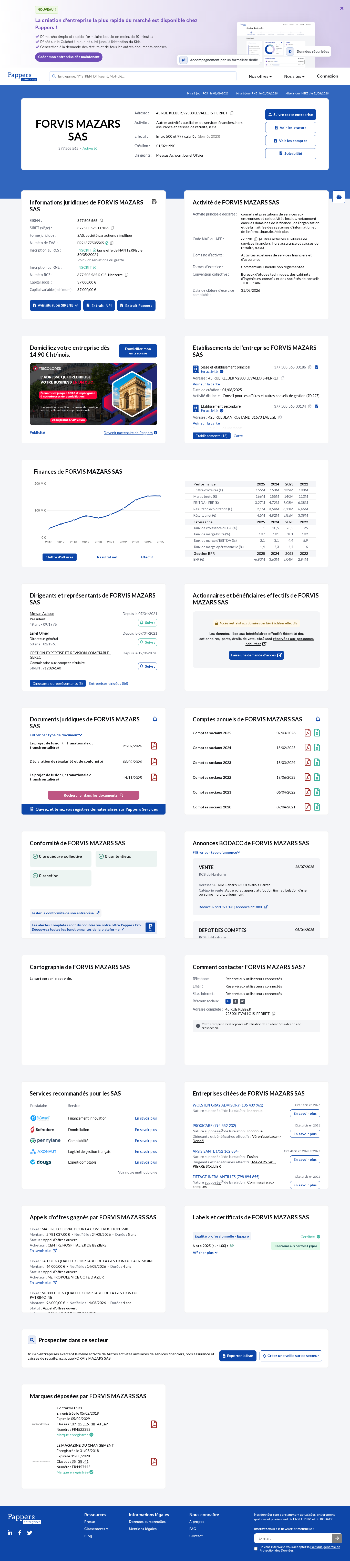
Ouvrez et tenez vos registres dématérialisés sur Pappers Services (96, 809)
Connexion (327, 76)
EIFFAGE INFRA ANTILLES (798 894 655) (226, 1177)
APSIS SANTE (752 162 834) (216, 1151)
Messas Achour (169, 155)
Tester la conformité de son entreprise (63, 913)
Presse (89, 1522)
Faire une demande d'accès (253, 655)
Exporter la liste (239, 1356)
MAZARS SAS (263, 1162)
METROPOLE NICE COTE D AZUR (76, 1277)
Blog (88, 1536)
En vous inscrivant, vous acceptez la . (300, 1548)
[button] (55, 305)
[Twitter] (29, 1533)
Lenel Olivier (193, 155)
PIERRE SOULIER (207, 1166)
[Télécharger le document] (154, 746)
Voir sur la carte (206, 384)
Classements (95, 1529)
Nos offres (259, 76)
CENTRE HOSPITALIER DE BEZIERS (77, 1245)
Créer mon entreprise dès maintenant (68, 57)
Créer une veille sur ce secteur (292, 1356)
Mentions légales (143, 1529)
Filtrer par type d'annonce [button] (215, 852)
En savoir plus (305, 1113)
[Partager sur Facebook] (19, 1533)
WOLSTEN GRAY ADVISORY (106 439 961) (228, 1105)
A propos (196, 1522)
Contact (196, 1536)
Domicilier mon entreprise (138, 350)
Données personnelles (147, 1522)
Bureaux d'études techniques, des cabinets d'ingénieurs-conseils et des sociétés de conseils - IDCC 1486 (280, 278)
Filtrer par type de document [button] (54, 735)
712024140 (52, 668)
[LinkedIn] (10, 1533)
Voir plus (282, 231)
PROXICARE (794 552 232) (214, 1125)
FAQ (193, 1529)
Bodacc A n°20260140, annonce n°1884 (230, 907)
